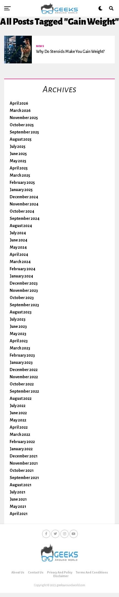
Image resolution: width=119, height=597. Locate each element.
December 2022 (24, 369)
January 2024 (21, 276)
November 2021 (24, 463)
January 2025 (21, 189)
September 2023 (24, 305)
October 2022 (22, 384)
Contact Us (35, 572)
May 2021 (18, 506)
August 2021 (21, 485)
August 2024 (21, 225)
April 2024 (19, 254)
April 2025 (19, 168)
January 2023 (21, 362)
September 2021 (24, 477)
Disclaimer (61, 576)
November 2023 (24, 290)
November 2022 (24, 377)
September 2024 (25, 218)
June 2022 (18, 413)
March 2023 (20, 348)
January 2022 (21, 449)
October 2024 (22, 211)
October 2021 (22, 470)
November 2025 (24, 117)
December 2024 (24, 197)
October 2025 (22, 125)
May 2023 (18, 333)
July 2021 (17, 492)
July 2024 (18, 233)
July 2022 (17, 405)
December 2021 (24, 456)
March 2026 (20, 110)
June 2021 (18, 499)
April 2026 (19, 103)
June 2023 (18, 326)
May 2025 (18, 161)
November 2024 (24, 204)
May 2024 (18, 247)
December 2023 (24, 283)
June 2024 (18, 240)
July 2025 (17, 146)
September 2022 (24, 391)
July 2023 (17, 319)
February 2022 (22, 441)
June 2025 (18, 153)
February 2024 (22, 269)
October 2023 (22, 297)
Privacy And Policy (59, 572)
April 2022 (19, 427)
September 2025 (24, 132)
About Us (17, 572)
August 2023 (21, 312)
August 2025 (21, 139)
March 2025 (20, 175)
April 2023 (19, 341)
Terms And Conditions (92, 572)
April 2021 (19, 513)
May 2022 (18, 420)
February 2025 (22, 182)
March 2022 (20, 434)
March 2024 (20, 261)
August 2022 (21, 398)
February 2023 (22, 355)
